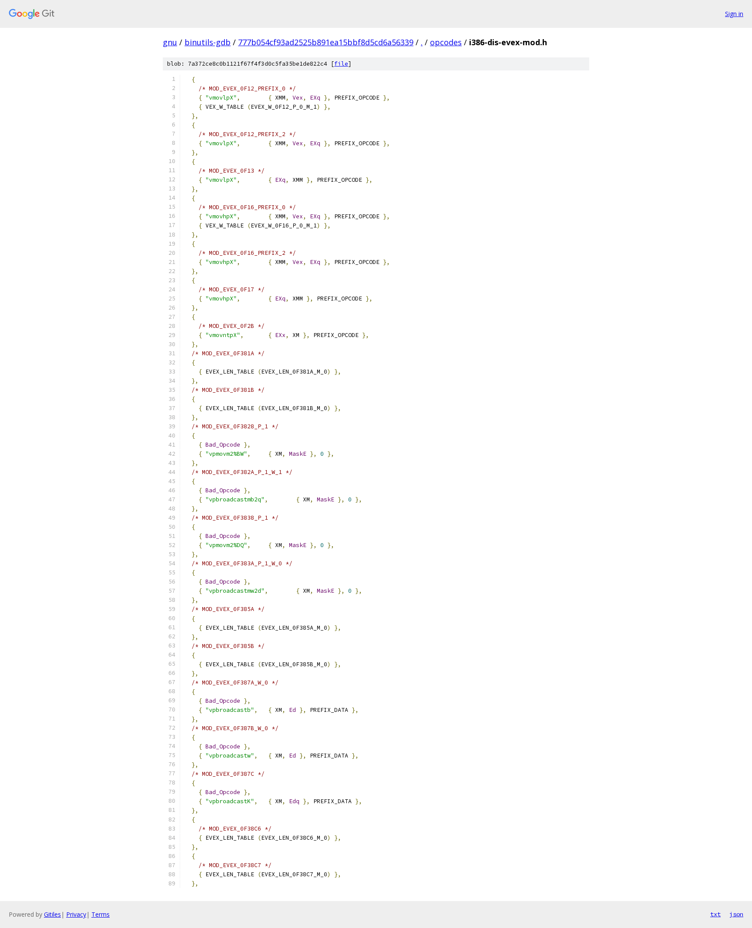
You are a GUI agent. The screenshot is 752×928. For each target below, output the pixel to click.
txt (715, 914)
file (341, 63)
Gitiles (52, 914)
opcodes (446, 42)
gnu (170, 42)
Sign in (734, 14)
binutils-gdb (208, 42)
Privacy (76, 914)
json (736, 914)
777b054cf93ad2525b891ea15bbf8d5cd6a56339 (325, 42)
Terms (100, 914)
